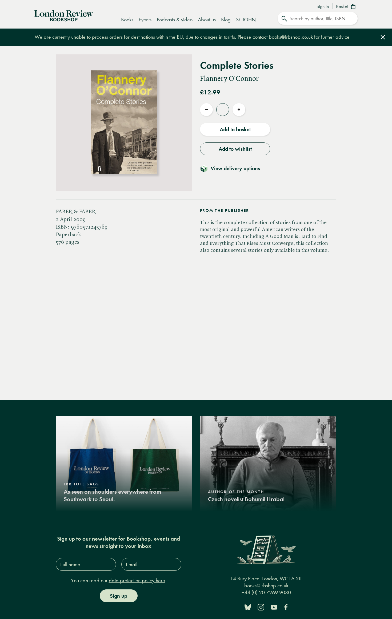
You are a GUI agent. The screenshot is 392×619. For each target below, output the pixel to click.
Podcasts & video (175, 20)
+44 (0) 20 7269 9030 (266, 592)
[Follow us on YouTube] (274, 607)
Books (127, 20)
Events (145, 20)
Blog (226, 20)
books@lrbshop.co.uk (291, 37)
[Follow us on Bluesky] (248, 607)
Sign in (323, 6)
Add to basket (235, 129)
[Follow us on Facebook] (286, 607)
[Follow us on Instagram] (261, 607)
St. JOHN (246, 20)
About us (207, 20)
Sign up (118, 596)
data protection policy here (137, 580)
